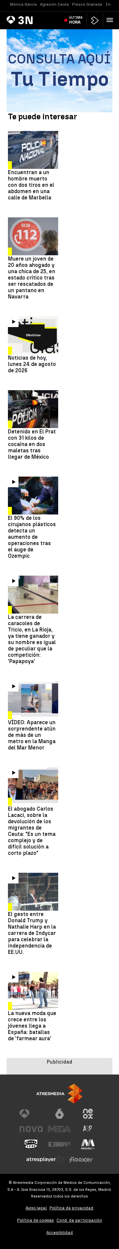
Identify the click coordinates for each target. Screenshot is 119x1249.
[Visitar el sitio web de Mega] (59, 1129)
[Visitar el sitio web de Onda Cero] (31, 1144)
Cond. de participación (79, 1220)
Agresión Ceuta (54, 4)
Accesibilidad (59, 1232)
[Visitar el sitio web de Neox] (87, 1114)
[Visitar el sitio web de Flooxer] (81, 1160)
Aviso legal (36, 1207)
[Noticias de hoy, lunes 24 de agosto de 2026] (33, 335)
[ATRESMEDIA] (59, 1093)
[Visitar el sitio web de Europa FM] (59, 1144)
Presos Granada (87, 4)
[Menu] (111, 20)
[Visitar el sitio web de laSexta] (59, 1114)
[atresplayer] (95, 20)
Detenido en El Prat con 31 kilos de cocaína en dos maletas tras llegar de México (32, 444)
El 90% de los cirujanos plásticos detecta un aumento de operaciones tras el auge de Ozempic (32, 537)
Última (76, 20)
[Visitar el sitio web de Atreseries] (87, 1129)
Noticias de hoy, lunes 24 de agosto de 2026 (32, 364)
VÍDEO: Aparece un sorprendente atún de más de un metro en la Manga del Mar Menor (32, 735)
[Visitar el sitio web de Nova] (31, 1129)
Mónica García (23, 4)
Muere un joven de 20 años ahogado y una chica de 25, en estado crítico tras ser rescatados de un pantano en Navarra (31, 278)
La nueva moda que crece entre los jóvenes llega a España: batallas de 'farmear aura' (32, 1026)
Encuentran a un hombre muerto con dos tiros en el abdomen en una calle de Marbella (31, 185)
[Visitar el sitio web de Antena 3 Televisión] (31, 1114)
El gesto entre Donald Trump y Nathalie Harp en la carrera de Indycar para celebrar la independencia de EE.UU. (32, 933)
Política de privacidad (72, 1207)
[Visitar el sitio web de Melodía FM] (87, 1144)
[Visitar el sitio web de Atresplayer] (45, 1160)
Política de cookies (35, 1220)
